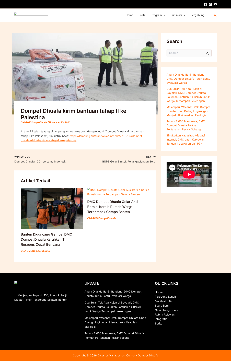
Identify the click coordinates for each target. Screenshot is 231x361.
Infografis (161, 319)
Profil (142, 15)
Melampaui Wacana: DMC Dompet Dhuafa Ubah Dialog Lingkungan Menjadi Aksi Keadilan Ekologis (188, 111)
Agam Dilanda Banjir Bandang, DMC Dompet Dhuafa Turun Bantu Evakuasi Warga (188, 78)
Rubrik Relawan (165, 314)
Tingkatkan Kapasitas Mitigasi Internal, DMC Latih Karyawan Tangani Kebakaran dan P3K (186, 139)
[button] (163, 15)
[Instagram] (210, 4)
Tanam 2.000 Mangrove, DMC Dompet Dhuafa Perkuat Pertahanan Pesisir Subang (186, 125)
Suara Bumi (162, 305)
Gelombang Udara (166, 310)
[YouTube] (215, 4)
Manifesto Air (163, 301)
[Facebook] (205, 4)
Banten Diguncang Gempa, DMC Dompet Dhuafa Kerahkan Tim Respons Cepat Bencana (46, 239)
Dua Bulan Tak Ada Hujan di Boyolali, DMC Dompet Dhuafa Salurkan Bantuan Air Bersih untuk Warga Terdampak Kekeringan (113, 307)
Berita (158, 323)
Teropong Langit (165, 296)
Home (129, 15)
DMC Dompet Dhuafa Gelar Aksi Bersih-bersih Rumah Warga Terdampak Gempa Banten (112, 207)
